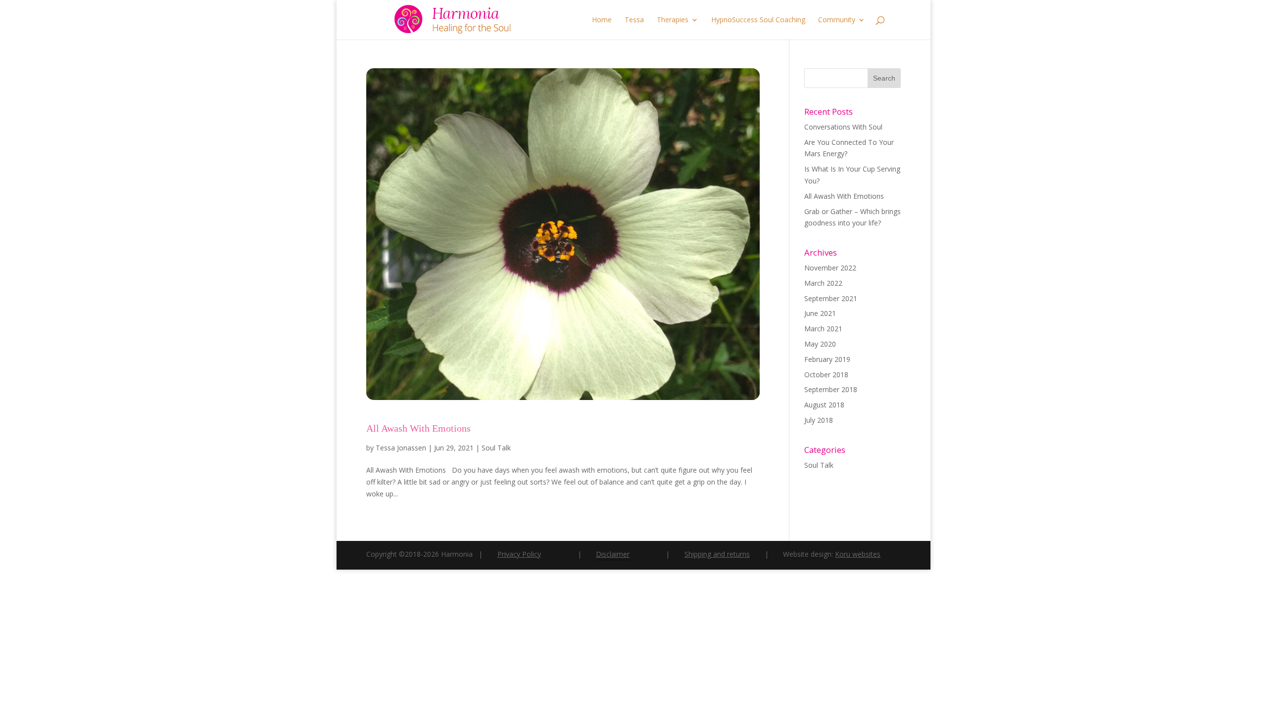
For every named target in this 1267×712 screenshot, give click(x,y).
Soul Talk (496, 447)
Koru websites (857, 554)
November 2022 (830, 267)
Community (836, 20)
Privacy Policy (519, 554)
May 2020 (820, 344)
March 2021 (823, 328)
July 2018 (818, 420)
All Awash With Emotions (418, 428)
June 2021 (820, 313)
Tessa (634, 20)
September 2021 (830, 298)
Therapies (672, 20)
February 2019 (827, 359)
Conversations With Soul (843, 127)
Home (602, 20)
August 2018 (824, 404)
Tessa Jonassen (401, 447)
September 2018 (830, 389)
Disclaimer (613, 553)
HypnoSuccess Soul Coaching (758, 20)
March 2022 (823, 283)
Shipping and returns (717, 554)
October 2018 (826, 374)
